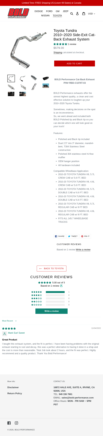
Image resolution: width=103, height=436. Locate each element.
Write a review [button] (52, 311)
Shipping (58, 52)
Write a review (83, 249)
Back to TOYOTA (53, 268)
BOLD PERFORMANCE (25, 430)
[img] (9, 328)
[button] (61, 44)
